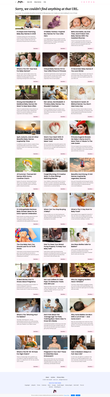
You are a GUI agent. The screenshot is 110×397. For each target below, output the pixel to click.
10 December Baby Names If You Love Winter (82, 70)
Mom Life (29, 2)
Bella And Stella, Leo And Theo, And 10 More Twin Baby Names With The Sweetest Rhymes (80, 35)
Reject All (78, 395)
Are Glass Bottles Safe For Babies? (81, 245)
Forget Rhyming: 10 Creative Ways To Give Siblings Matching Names (55, 176)
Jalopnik (33, 385)
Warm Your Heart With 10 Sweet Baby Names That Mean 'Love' (53, 139)
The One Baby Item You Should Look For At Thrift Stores (26, 246)
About (47, 377)
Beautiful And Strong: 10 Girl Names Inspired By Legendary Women (82, 176)
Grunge (54, 385)
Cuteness (44, 385)
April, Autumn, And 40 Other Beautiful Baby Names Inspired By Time (28, 139)
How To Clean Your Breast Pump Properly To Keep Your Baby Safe (55, 246)
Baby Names (37, 2)
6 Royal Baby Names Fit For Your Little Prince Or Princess (55, 70)
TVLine (38, 385)
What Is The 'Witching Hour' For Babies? (27, 316)
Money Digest (68, 385)
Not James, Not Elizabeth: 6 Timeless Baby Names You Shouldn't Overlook (54, 104)
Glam (49, 385)
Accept (73, 395)
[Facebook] (82, 2)
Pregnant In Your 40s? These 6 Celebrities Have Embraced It (55, 354)
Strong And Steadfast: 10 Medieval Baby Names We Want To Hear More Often (27, 104)
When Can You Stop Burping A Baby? (55, 210)
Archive (53, 377)
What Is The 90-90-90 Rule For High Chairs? (27, 353)
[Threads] (91, 2)
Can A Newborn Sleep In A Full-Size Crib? (81, 353)
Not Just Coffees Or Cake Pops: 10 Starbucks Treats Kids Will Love (54, 282)
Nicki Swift (76, 385)
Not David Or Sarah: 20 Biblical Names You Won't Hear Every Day (81, 104)
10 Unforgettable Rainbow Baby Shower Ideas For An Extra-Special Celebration (27, 211)
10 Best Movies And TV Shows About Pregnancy (26, 281)
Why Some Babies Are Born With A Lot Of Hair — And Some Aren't (81, 317)
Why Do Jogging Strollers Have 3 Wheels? (81, 281)
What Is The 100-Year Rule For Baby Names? (27, 70)
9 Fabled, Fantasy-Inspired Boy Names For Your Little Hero (54, 34)
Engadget (27, 385)
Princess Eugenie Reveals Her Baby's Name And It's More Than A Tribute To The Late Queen (81, 140)
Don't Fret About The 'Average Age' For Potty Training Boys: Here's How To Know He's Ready (55, 318)
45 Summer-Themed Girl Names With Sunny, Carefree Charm (26, 176)
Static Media (49, 379)
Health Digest (60, 385)
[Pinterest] (87, 2)
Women (51, 387)
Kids (45, 2)
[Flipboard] (89, 2)
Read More (36, 48)
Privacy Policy (60, 377)
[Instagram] (84, 2)
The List (82, 385)
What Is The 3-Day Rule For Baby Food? (81, 210)
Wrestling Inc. (57, 387)
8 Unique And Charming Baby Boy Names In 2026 (26, 33)
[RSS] (94, 2)
